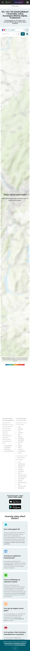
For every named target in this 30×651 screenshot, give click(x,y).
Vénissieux (21, 471)
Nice (19, 434)
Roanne (20, 480)
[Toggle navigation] (2, 2)
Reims (19, 447)
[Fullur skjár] (27, 30)
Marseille (20, 429)
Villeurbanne (21, 466)
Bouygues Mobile (8, 451)
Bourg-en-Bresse (22, 475)
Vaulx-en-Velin (22, 486)
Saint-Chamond (22, 482)
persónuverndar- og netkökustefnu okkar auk (15, 643)
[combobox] (5, 30)
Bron (19, 484)
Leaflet (3, 357)
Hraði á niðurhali (23, 34)
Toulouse (20, 432)
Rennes (20, 445)
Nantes (20, 436)
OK (15, 648)
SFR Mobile (7, 449)
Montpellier (21, 440)
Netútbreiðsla (19, 34)
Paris (19, 427)
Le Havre (20, 449)
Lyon (19, 430)
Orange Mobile (8, 445)
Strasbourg (21, 438)
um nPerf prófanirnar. (20, 645)
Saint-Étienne (21, 451)
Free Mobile (7, 447)
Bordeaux (20, 442)
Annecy (20, 473)
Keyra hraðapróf (19, 2)
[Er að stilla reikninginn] (27, 2)
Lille (19, 443)
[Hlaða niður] (15, 501)
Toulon (20, 453)
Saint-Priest (21, 478)
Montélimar (21, 488)
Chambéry (21, 469)
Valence (20, 467)
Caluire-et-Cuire (22, 477)
